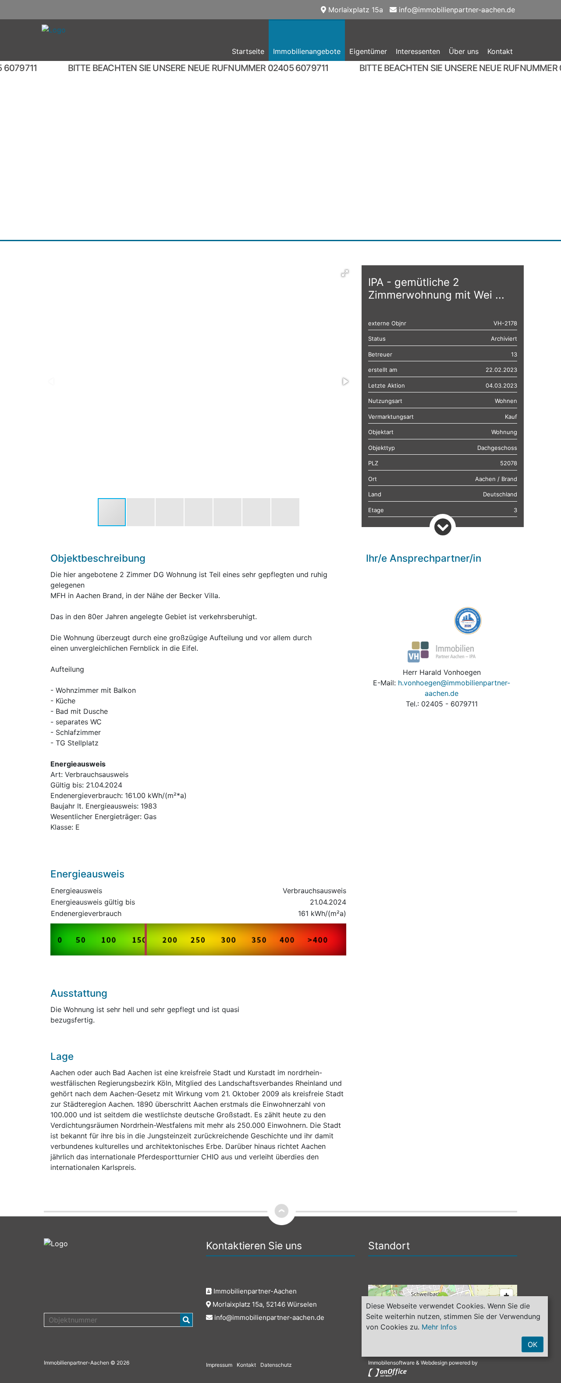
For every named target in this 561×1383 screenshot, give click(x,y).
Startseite (248, 51)
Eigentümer (368, 51)
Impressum (219, 1365)
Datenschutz (276, 1365)
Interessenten (418, 51)
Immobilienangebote (307, 51)
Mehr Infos (439, 1326)
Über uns (464, 51)
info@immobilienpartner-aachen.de (456, 9)
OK (532, 1344)
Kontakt (500, 51)
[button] (345, 273)
